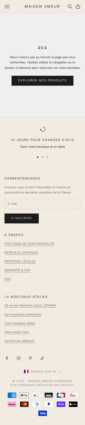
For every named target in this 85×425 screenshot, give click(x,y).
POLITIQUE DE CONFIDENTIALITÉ (29, 244)
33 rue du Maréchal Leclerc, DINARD (30, 305)
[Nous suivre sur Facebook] (7, 358)
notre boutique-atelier (20, 323)
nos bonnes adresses (19, 341)
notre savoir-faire (17, 332)
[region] (42, 137)
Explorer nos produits (42, 80)
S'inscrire (21, 218)
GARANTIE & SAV (18, 270)
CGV (8, 279)
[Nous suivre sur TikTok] (42, 358)
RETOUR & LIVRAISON (21, 252)
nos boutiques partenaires (23, 314)
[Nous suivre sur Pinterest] (30, 358)
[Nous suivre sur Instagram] (18, 358)
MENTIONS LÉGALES (20, 261)
